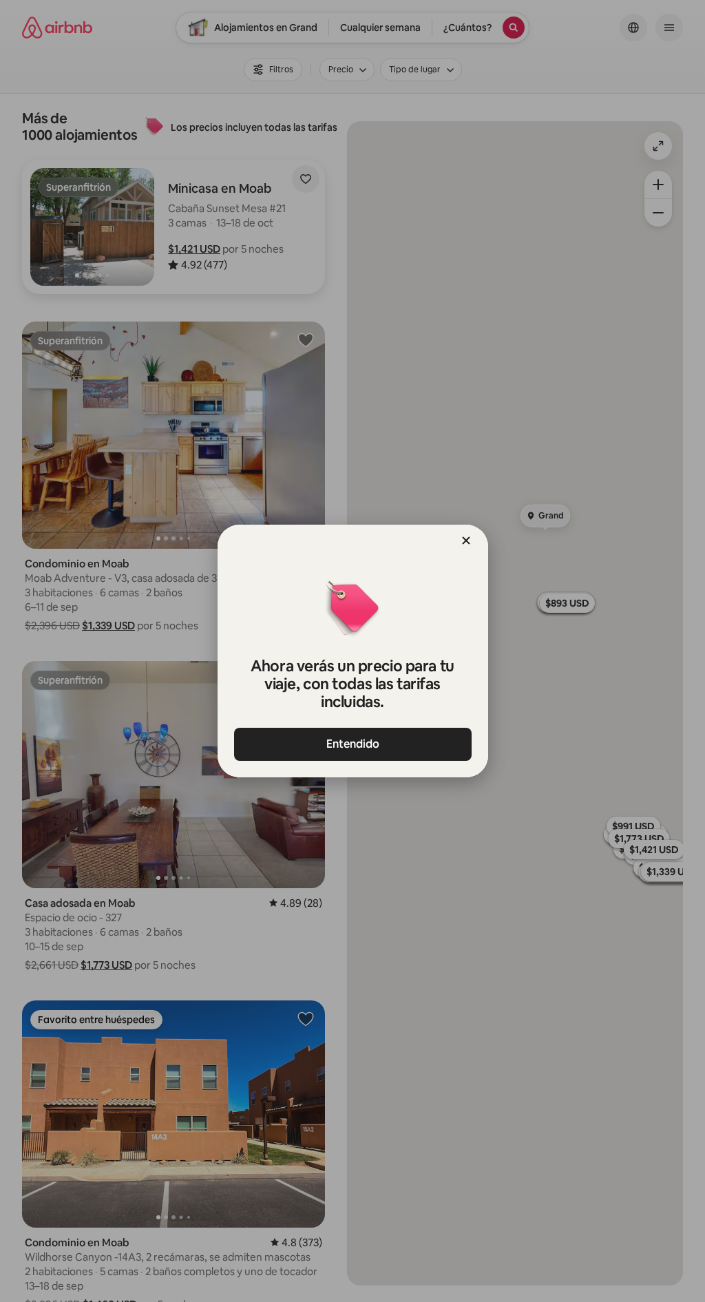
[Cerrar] (466, 540)
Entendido (352, 744)
